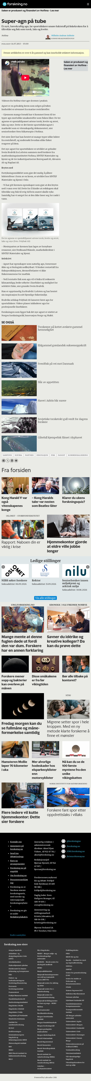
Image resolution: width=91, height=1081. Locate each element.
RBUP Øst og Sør (72, 957)
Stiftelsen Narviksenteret (75, 994)
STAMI (68, 987)
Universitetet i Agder (74, 1021)
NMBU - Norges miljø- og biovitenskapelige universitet (47, 956)
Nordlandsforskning (45, 1013)
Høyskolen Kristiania (17, 1019)
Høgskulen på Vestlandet (18, 1015)
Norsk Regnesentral (45, 1042)
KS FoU (11, 1028)
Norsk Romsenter (44, 1045)
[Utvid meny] (88, 4)
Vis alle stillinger (45, 597)
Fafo (10, 975)
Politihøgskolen (72, 950)
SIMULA (69, 966)
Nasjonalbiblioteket (44, 971)
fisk (53, 455)
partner (29, 455)
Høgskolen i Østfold (16, 1009)
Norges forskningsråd (45, 1026)
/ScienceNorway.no (76, 856)
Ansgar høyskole (15, 950)
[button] (3, 567)
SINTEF (69, 969)
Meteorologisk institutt (17, 1043)
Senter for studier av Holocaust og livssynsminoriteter (73, 981)
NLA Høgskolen (43, 950)
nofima (18, 455)
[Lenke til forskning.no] (42, 3)
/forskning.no (73, 846)
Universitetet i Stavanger (75, 1035)
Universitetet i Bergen (74, 1025)
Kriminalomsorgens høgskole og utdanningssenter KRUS (18, 1037)
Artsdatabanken (15, 962)
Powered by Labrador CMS (45, 1077)
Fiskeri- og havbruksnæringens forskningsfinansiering (18, 980)
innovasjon (42, 455)
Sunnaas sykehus (72, 997)
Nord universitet (43, 1010)
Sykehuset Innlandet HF (75, 1000)
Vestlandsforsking (73, 1050)
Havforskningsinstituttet (18, 1002)
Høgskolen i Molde (16, 1005)
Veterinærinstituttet (73, 1053)
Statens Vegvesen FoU (74, 990)
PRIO (68, 953)
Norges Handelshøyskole (47, 1022)
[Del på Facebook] (3, 461)
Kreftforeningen (15, 1031)
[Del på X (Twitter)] (8, 461)
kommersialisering (78, 455)
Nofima (40, 1007)
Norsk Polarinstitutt (44, 1038)
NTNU (39, 968)
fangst (61, 455)
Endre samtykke (18, 935)
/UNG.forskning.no (76, 851)
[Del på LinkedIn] (12, 461)
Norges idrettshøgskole (46, 1035)
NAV (10, 1047)
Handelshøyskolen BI (17, 999)
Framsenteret (14, 992)
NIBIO (11, 1050)
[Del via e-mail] (16, 461)
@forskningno (74, 841)
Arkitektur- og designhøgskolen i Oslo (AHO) (18, 956)
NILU (11, 1059)
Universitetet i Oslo (73, 1031)
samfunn (7, 455)
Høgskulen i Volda (15, 1012)
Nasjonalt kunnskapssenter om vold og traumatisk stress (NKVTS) (47, 977)
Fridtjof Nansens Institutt (18, 995)
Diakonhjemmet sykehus (18, 965)
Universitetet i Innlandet (75, 1028)
